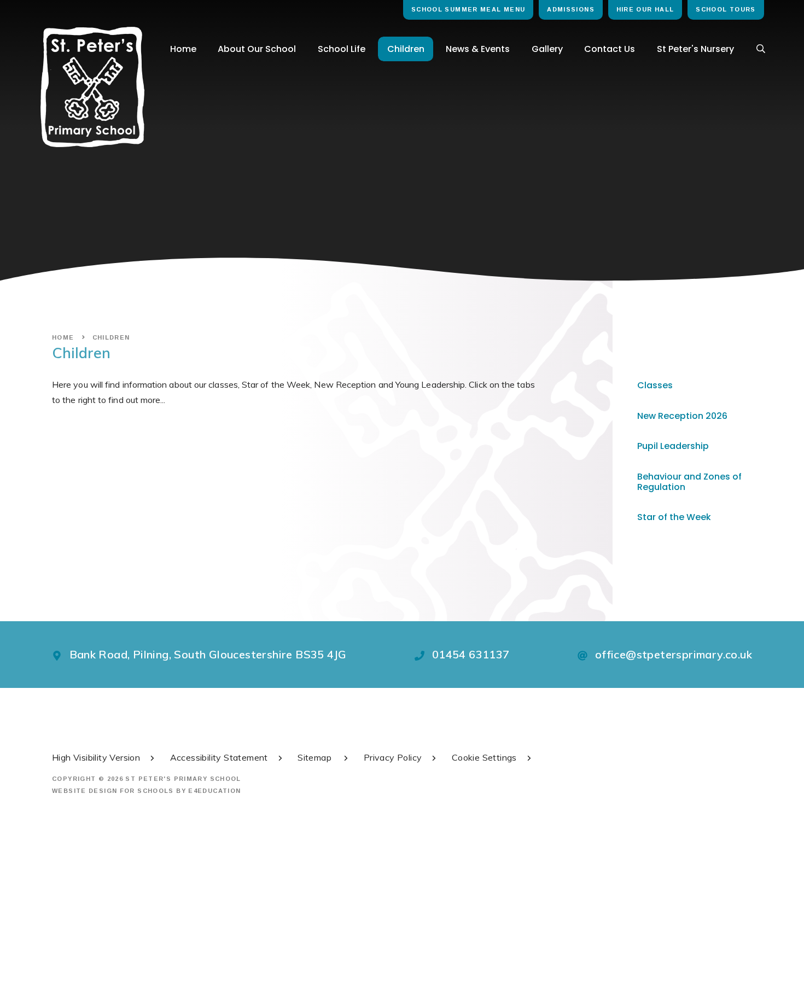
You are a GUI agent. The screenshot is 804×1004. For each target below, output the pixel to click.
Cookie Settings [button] (484, 757)
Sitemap (316, 757)
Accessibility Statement (219, 757)
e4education (214, 790)
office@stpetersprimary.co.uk (673, 654)
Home (63, 337)
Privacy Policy (393, 757)
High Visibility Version (96, 757)
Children (111, 337)
